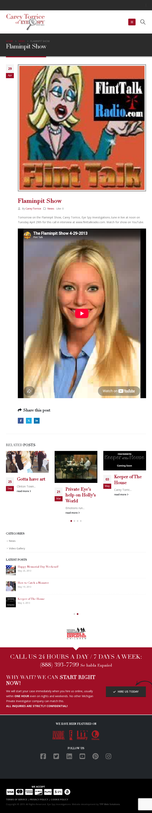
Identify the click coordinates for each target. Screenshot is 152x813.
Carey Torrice (33, 208)
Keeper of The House (31, 599)
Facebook (21, 421)
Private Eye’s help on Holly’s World (81, 495)
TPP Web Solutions (109, 804)
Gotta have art (31, 479)
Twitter (29, 421)
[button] (132, 22)
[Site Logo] (26, 22)
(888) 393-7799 (59, 665)
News (51, 208)
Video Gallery (17, 548)
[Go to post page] (27, 462)
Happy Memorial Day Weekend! (38, 567)
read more (23, 491)
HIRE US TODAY (128, 691)
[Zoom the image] (76, 629)
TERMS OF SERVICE (16, 799)
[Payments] (38, 789)
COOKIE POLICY (59, 799)
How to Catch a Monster (33, 583)
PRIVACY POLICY (39, 799)
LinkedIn (37, 421)
